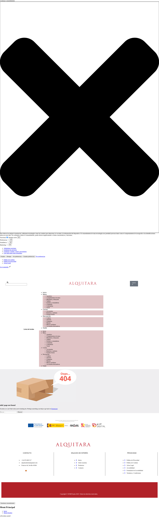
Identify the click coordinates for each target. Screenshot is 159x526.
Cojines (48, 318)
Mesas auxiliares (51, 324)
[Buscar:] (8, 412)
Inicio (44, 292)
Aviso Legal (7, 263)
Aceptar (3, 256)
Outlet (45, 328)
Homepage (54, 409)
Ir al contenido (4, 267)
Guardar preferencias (29, 256)
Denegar (9, 256)
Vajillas (48, 301)
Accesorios (49, 311)
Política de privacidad (10, 261)
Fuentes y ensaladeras (52, 302)
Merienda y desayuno (52, 299)
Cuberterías (49, 306)
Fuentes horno (50, 314)
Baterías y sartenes (51, 313)
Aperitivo (49, 296)
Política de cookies (9, 260)
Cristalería (49, 304)
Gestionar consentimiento (7, 503)
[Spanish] (26, 470)
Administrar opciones (10, 248)
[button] (79, 117)
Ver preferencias (17, 256)
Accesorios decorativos (53, 326)
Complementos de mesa (53, 298)
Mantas (48, 323)
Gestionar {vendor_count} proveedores (15, 251)
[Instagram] (39, 276)
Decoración (47, 316)
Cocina (45, 309)
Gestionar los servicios (10, 250)
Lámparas (49, 321)
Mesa (45, 294)
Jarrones (48, 319)
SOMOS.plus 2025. (73, 494)
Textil (48, 307)
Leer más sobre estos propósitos (13, 253)
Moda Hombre (8, 513)
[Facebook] (33, 276)
